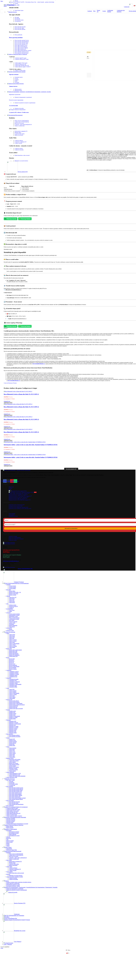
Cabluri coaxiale (18, 143)
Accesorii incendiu (13, 105)
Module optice (18, 132)
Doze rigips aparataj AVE (20, 49)
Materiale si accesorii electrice (21, 160)
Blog (94, 11)
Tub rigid (17, 17)
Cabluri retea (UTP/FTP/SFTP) (22, 122)
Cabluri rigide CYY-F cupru (21, 63)
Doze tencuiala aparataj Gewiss (22, 40)
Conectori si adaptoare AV (20, 141)
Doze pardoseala (18, 34)
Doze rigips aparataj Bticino (21, 46)
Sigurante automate (13, 74)
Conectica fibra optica (20, 133)
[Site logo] (12, 6)
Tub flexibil (17, 18)
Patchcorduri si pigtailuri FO (21, 131)
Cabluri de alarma (19, 148)
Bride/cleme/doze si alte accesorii (22, 155)
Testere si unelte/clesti (19, 125)
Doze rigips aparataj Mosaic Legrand (23, 50)
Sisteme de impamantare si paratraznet (23, 97)
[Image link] (31, 2)
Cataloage (89, 11)
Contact (104, 11)
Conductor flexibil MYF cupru (21, 59)
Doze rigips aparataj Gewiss (21, 45)
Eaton (16, 81)
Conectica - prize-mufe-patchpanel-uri (23, 124)
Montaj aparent (18, 89)
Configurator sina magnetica (121, 11)
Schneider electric (19, 77)
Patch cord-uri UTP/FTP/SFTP (22, 120)
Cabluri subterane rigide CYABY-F (23, 66)
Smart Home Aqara (19, 10)
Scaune (16, 3)
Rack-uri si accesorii (19, 123)
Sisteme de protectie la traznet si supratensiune (25, 102)
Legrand (16, 79)
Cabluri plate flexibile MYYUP (22, 65)
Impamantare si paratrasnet (14, 94)
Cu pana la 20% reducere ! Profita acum (19, 112)
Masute (16, 0)
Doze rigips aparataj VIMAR (21, 48)
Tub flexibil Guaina (19, 20)
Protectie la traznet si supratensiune (16, 100)
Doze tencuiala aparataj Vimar (21, 42)
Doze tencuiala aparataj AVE (21, 44)
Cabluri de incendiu (19, 149)
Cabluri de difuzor (19, 140)
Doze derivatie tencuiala (20, 26)
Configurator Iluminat (110, 11)
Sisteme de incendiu (19, 108)
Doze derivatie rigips (19, 28)
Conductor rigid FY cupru (20, 58)
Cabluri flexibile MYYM (20, 64)
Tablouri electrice (13, 86)
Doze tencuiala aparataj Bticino (22, 41)
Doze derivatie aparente (20, 29)
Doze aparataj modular (16, 37)
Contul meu (126, 6)
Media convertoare (19, 135)
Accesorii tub (18, 21)
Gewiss (16, 78)
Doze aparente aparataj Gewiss (22, 51)
